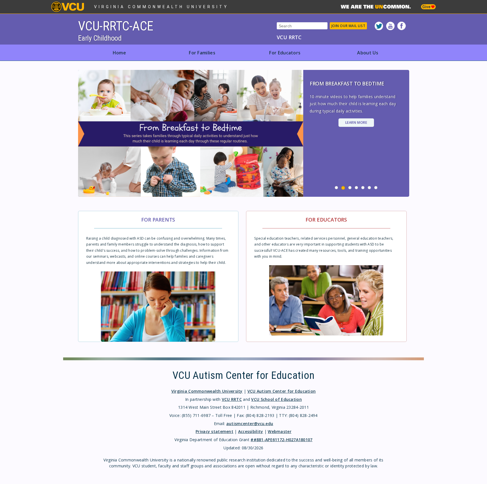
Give (426, 7)
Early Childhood (100, 38)
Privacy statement (214, 431)
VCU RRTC (289, 37)
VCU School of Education (276, 399)
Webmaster (279, 431)
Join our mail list (348, 25)
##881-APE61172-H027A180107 (281, 439)
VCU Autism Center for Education (281, 391)
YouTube (390, 26)
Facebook (401, 26)
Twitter (379, 26)
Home (119, 53)
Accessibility (250, 431)
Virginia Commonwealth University (161, 7)
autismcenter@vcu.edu (249, 423)
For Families (202, 53)
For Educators (284, 53)
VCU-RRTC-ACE (115, 26)
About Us (367, 53)
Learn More (356, 122)
